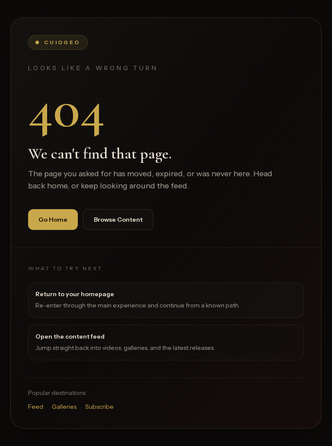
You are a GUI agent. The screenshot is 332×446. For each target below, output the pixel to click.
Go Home (52, 219)
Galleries (64, 406)
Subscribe (99, 406)
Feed (35, 406)
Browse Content (118, 219)
